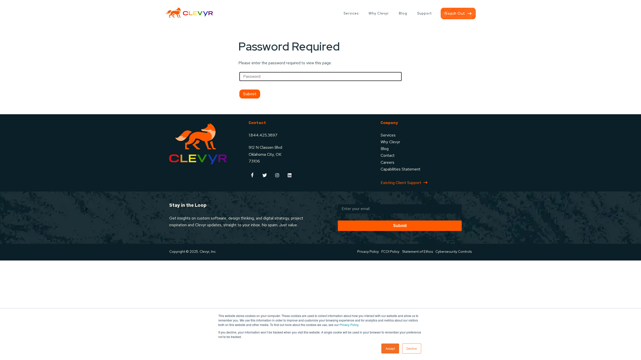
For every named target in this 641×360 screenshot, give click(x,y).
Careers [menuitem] (387, 162)
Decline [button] (411, 348)
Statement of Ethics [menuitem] (417, 251)
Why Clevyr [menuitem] (379, 13)
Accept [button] (390, 348)
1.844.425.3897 (263, 135)
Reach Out (454, 13)
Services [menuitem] (351, 13)
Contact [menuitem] (388, 155)
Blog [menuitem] (403, 13)
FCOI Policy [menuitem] (390, 251)
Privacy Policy (349, 324)
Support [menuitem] (424, 13)
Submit (400, 226)
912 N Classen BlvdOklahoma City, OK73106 (265, 154)
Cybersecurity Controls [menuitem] (453, 251)
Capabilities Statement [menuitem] (400, 169)
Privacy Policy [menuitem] (368, 251)
